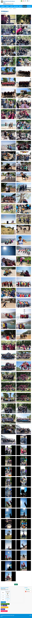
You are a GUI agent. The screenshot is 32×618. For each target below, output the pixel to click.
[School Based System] (25, 1)
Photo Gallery (10, 8)
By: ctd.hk (30, 615)
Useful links (26, 587)
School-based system (6, 603)
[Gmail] (23, 1)
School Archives (25, 6)
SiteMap (4, 602)
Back (16, 584)
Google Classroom (5, 607)
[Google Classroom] (21, 1)
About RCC (2, 6)
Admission (20, 6)
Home (2, 8)
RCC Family (29, 6)
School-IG (5, 605)
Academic (7, 6)
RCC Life (11, 6)
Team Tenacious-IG (4, 611)
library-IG (3, 609)
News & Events (16, 6)
